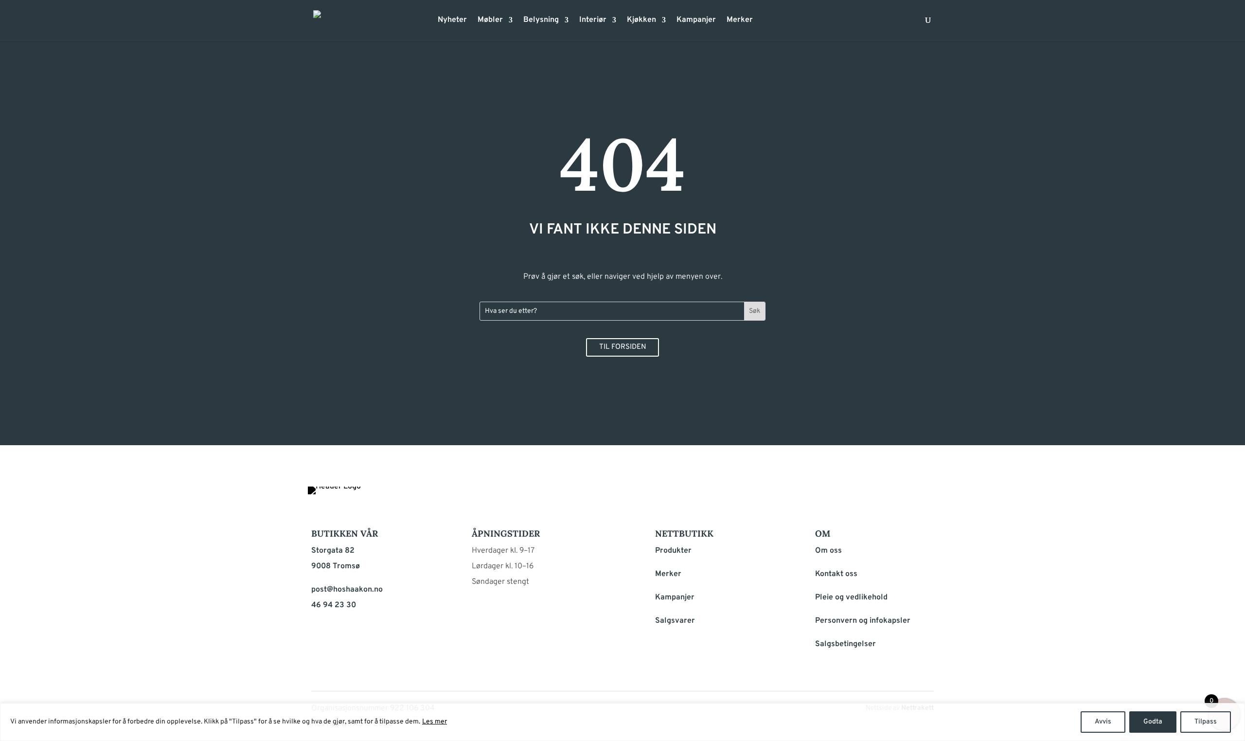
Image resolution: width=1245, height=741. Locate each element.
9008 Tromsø (335, 566)
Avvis (1103, 722)
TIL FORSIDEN (622, 347)
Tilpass (1205, 722)
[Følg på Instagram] (900, 496)
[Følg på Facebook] (877, 496)
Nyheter (452, 21)
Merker (740, 21)
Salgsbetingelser (845, 644)
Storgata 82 (333, 551)
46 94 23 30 (333, 605)
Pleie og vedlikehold (851, 597)
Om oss (828, 551)
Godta (1152, 722)
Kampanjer (696, 21)
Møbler (490, 21)
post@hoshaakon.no (347, 590)
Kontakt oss (836, 574)
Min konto (766, 23)
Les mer (434, 722)
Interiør (592, 21)
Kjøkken (641, 21)
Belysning (541, 21)
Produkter (673, 551)
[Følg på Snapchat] (924, 496)
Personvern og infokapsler (862, 621)
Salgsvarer (675, 621)
